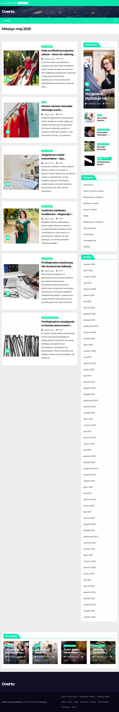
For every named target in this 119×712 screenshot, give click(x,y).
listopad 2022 (89, 530)
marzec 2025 (89, 370)
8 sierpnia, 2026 (94, 103)
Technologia (89, 234)
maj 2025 (87, 357)
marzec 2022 (89, 574)
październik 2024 (91, 400)
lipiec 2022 (88, 555)
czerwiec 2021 (90, 617)
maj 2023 (87, 493)
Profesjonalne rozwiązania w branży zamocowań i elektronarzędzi (57, 325)
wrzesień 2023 (90, 475)
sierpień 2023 (89, 481)
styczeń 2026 (89, 308)
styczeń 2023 (89, 518)
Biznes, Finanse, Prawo (103, 158)
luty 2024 (87, 450)
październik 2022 (91, 537)
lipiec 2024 (88, 419)
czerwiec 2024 (90, 425)
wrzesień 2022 (90, 543)
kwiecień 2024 (90, 438)
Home (7, 21)
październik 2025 (91, 326)
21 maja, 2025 (49, 59)
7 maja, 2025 (49, 114)
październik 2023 (91, 469)
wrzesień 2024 (90, 407)
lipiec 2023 (88, 487)
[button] (115, 21)
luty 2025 (87, 376)
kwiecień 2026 (90, 289)
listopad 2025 (89, 320)
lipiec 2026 (88, 271)
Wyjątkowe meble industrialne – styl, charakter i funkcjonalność (58, 158)
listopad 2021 (89, 598)
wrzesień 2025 (90, 332)
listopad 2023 (89, 462)
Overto (8, 11)
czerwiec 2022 (90, 561)
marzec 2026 (89, 295)
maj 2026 (87, 283)
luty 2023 (87, 512)
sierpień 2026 (89, 264)
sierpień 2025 (89, 339)
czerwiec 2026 (90, 277)
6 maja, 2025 (49, 163)
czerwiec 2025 (90, 351)
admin (61, 59)
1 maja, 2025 (49, 330)
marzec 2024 (89, 444)
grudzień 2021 (90, 592)
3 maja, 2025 (49, 218)
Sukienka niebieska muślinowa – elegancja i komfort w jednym (56, 214)
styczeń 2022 (89, 586)
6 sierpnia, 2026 (73, 656)
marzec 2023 (89, 506)
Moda (44, 102)
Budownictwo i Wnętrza (50, 317)
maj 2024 (87, 431)
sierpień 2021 (89, 611)
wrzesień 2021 (90, 605)
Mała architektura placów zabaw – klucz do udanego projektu (58, 54)
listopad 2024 (89, 394)
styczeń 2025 (89, 382)
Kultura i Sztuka (103, 129)
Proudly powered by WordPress (12, 702)
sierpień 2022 (89, 549)
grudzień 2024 (90, 388)
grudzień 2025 (90, 314)
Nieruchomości (90, 228)
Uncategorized (47, 46)
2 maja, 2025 (49, 271)
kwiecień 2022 (90, 568)
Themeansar (42, 702)
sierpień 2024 (89, 413)
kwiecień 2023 (90, 499)
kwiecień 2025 (90, 363)
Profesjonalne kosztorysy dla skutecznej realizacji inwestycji (57, 266)
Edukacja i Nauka (91, 203)
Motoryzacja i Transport (93, 222)
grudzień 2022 (90, 524)
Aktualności (88, 185)
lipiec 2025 (88, 345)
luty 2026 (87, 301)
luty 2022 (87, 580)
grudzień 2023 (90, 456)
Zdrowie (87, 247)
